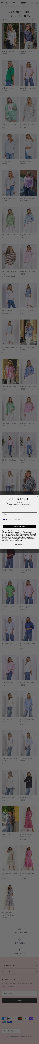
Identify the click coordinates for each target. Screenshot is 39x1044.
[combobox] (5, 519)
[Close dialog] (37, 497)
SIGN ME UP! (19, 526)
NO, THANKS (19, 544)
